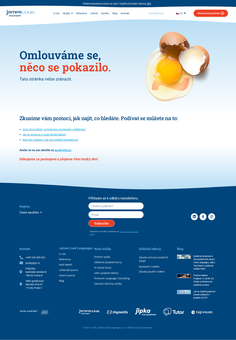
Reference (65, 259)
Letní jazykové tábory (106, 273)
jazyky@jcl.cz (63, 150)
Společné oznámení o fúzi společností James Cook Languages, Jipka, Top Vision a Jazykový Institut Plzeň (204, 262)
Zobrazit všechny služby (108, 283)
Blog (61, 280)
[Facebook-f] (203, 216)
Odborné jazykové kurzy (108, 262)
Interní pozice (67, 275)
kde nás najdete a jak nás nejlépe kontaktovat (50, 139)
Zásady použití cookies (152, 271)
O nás (62, 254)
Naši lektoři (65, 264)
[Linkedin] (194, 216)
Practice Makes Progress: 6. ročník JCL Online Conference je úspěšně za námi (203, 280)
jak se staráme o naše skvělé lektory (44, 134)
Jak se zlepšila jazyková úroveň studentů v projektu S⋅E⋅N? (204, 294)
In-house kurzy (102, 267)
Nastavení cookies (149, 266)
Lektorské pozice (68, 270)
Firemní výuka (102, 256)
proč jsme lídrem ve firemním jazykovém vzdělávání (54, 129)
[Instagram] (211, 216)
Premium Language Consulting (112, 278)
